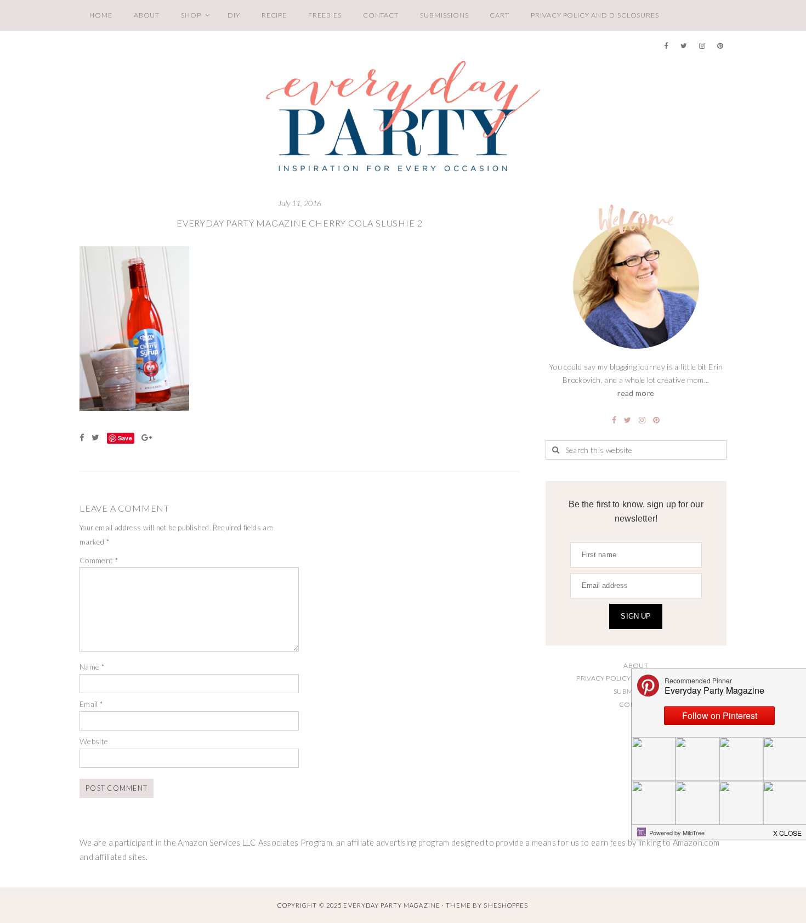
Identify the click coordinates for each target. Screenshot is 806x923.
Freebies (324, 15)
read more (635, 393)
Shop (191, 15)
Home (100, 15)
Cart (499, 15)
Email (92, 704)
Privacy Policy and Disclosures (595, 15)
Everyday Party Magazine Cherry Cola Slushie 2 (299, 223)
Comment (99, 560)
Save (125, 438)
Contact (381, 15)
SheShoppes (506, 905)
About (147, 15)
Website (94, 741)
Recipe (274, 15)
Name (92, 666)
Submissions (444, 15)
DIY (234, 15)
